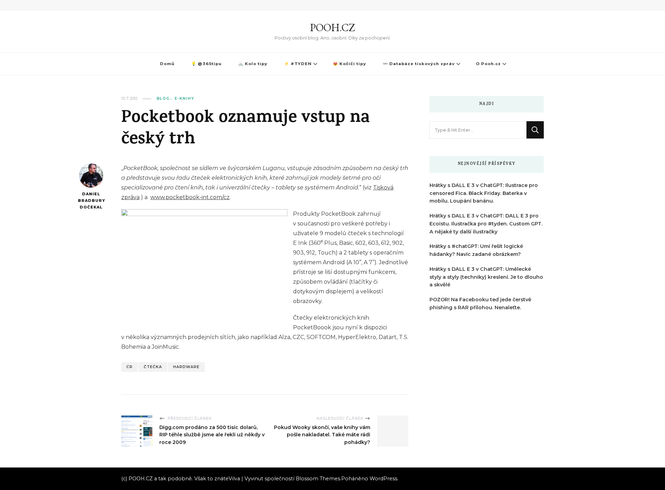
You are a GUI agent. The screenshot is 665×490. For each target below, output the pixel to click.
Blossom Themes (318, 478)
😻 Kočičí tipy (349, 63)
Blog (163, 98)
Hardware (186, 367)
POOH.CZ (332, 27)
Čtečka (153, 367)
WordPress (383, 478)
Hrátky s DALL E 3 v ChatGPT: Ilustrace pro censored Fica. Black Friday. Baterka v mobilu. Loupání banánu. (483, 193)
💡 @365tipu (206, 63)
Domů (167, 63)
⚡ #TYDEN (298, 63)
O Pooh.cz (488, 63)
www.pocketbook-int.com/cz (190, 197)
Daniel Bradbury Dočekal (91, 200)
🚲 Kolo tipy (252, 63)
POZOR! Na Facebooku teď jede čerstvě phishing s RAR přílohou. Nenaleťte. (480, 303)
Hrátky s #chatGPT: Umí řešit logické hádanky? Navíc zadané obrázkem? (476, 250)
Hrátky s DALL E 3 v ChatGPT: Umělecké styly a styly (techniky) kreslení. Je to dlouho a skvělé (486, 277)
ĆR (129, 367)
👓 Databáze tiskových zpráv (419, 63)
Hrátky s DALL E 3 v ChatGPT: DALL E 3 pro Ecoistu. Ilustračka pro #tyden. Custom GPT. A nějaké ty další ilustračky (485, 224)
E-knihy (184, 98)
